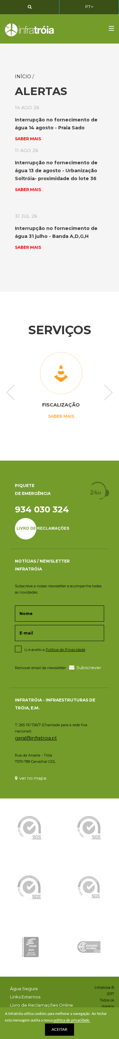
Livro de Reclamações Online (41, 1005)
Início (23, 77)
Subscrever (88, 667)
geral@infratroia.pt (36, 738)
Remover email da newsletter (40, 668)
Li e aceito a (54, 649)
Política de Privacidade (65, 649)
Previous (11, 393)
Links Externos (25, 996)
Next (108, 393)
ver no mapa (32, 778)
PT (88, 6)
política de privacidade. (72, 1020)
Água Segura (24, 988)
